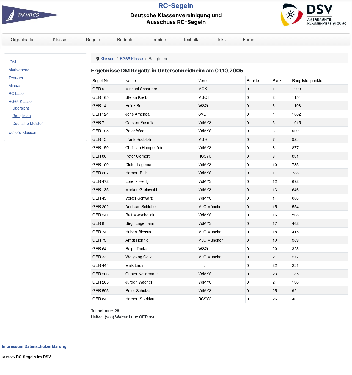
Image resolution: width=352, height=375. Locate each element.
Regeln (93, 39)
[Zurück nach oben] (343, 365)
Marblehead (19, 69)
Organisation (23, 39)
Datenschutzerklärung (45, 346)
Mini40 (14, 85)
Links (220, 39)
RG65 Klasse (20, 101)
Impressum (12, 346)
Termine (158, 39)
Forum (249, 39)
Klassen (61, 39)
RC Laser (17, 93)
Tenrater (16, 77)
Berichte (125, 39)
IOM (12, 62)
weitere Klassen (22, 132)
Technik (190, 39)
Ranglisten (21, 115)
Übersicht (20, 108)
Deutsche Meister (27, 123)
